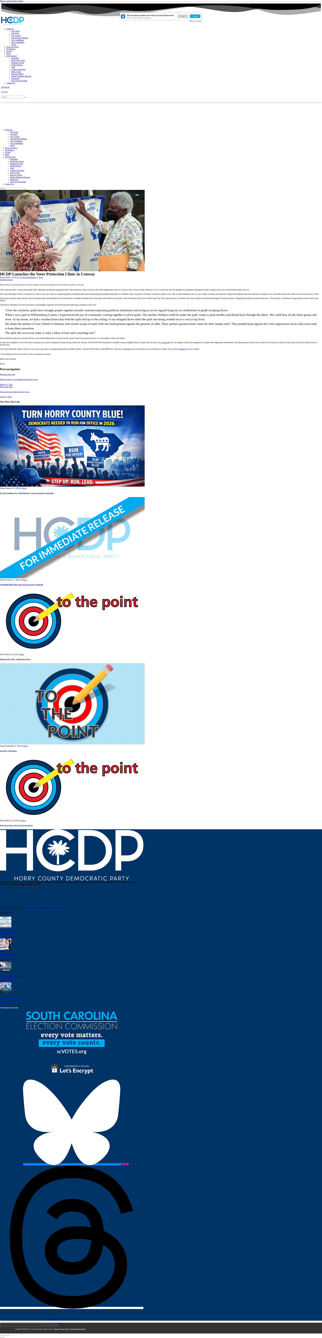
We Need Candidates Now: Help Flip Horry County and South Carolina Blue (27, 493)
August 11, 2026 (6, 937)
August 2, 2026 (6, 959)
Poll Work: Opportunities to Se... (10, 954)
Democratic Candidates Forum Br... (11, 976)
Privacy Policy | (65, 1329)
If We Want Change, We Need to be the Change (16, 825)
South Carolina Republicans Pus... (10, 998)
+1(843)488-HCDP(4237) (56, 908)
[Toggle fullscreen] (4, 1335)
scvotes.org (165, 342)
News (41, 277)
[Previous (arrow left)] (1, 1337)
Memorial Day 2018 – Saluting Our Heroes (15, 659)
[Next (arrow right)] (4, 1337)
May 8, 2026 (5, 1003)
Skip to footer (17, 1)
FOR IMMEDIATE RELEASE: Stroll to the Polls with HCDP (21, 585)
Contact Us (182, 349)
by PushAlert (197, 21)
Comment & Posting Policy (78, 1329)
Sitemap (56, 1329)
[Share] (6, 1335)
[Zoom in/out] (1, 1335)
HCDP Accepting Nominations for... (11, 932)
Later (183, 16)
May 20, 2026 (5, 981)
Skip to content (6, 1)
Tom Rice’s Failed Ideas (8, 751)
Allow (195, 16)
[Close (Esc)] (9, 1335)
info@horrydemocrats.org (36, 908)
